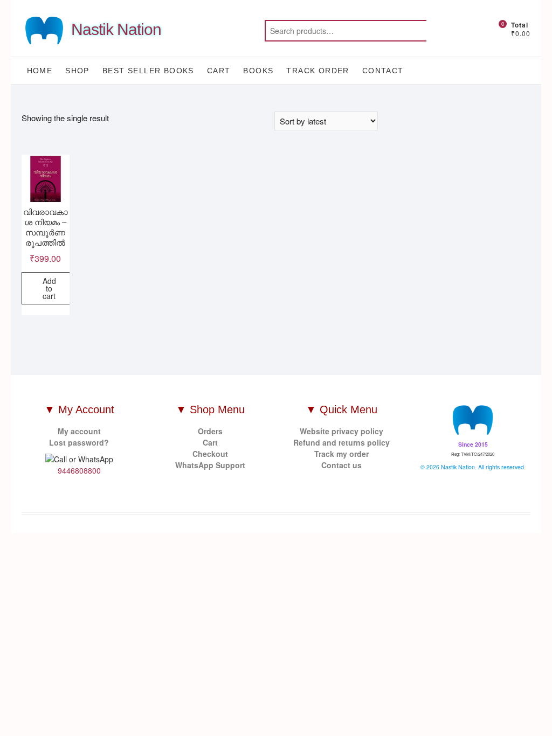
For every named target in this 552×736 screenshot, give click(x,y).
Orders (210, 431)
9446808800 (79, 470)
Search (453, 30)
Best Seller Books (148, 70)
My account (79, 431)
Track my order (341, 453)
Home (40, 70)
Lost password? (79, 442)
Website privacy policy (341, 431)
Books (258, 70)
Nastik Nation (116, 29)
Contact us (341, 465)
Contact (383, 70)
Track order (317, 70)
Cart (219, 70)
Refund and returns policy (341, 442)
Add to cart (49, 288)
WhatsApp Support (210, 465)
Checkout (210, 453)
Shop (77, 70)
